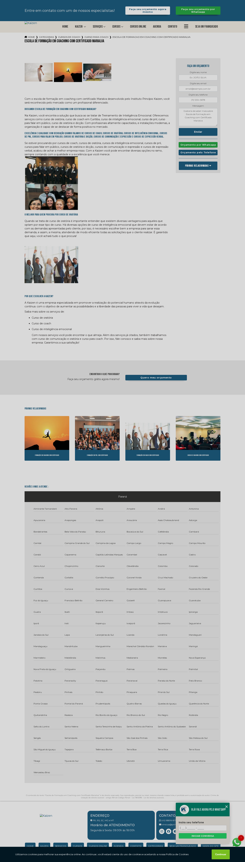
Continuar (220, 854)
